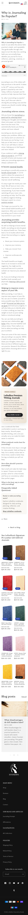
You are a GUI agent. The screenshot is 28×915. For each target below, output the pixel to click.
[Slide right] (17, 755)
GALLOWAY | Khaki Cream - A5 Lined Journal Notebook (19, 594)
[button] (2, 3)
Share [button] (5, 519)
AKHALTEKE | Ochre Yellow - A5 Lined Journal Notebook (7, 683)
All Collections (7, 833)
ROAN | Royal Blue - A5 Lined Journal (6, 623)
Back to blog (15, 527)
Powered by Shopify (19, 912)
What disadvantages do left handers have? (14, 721)
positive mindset (7, 202)
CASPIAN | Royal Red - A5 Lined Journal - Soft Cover (7, 594)
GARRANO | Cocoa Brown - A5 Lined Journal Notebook (19, 564)
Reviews (5, 793)
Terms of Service (8, 856)
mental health (16, 166)
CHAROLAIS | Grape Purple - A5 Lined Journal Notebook (7, 655)
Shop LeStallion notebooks (12, 511)
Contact (5, 804)
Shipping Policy (8, 845)
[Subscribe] (23, 874)
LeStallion (10, 912)
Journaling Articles (8, 828)
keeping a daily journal (17, 281)
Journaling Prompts (9, 816)
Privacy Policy (7, 862)
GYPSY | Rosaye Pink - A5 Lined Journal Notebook (20, 655)
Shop (4, 788)
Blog (4, 799)
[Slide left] (10, 755)
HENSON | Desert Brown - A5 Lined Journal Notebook (19, 683)
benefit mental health (8, 173)
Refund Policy (7, 851)
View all (24, 697)
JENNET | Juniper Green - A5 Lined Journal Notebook (19, 624)
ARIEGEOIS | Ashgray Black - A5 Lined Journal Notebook (7, 564)
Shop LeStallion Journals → (14, 415)
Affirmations (7, 822)
